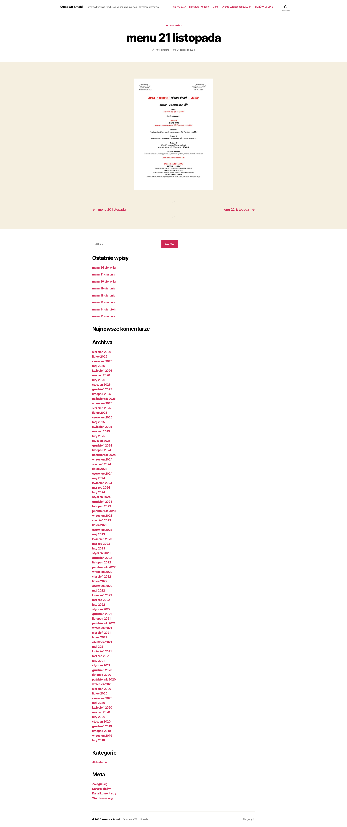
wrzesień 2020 (102, 684)
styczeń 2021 (101, 665)
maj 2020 (98, 703)
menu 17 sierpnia (103, 302)
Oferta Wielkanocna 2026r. (236, 6)
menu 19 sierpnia (103, 288)
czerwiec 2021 (102, 642)
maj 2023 (98, 534)
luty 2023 (98, 548)
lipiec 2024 (99, 469)
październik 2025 (104, 398)
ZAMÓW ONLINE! (264, 6)
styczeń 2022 (101, 609)
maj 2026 (98, 366)
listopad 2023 (101, 506)
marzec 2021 (101, 656)
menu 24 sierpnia (104, 267)
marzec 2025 (101, 431)
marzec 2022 (101, 600)
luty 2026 (98, 380)
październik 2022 (104, 567)
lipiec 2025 (99, 412)
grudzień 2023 (102, 501)
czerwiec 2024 (102, 473)
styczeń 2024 (101, 497)
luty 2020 (98, 717)
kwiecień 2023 (102, 539)
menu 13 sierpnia (103, 316)
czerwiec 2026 (102, 361)
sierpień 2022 (101, 576)
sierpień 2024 (101, 464)
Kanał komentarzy (104, 793)
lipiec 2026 (99, 356)
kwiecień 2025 (102, 426)
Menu (216, 6)
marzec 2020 (101, 712)
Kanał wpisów (101, 789)
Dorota (165, 49)
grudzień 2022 (102, 558)
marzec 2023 (101, 543)
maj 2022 (98, 590)
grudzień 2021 (102, 614)
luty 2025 (98, 436)
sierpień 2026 (101, 352)
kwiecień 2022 (102, 595)
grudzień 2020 (102, 670)
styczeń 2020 (101, 721)
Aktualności (173, 25)
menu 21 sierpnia (103, 274)
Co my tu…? (179, 6)
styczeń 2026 (101, 384)
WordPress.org (102, 798)
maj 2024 (98, 478)
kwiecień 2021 (102, 651)
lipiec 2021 (99, 637)
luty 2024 (98, 492)
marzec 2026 (101, 375)
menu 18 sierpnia (103, 295)
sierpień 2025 (101, 408)
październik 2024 (104, 455)
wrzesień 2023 (102, 515)
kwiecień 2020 (102, 707)
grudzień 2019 (102, 726)
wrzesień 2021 (102, 628)
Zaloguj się (99, 784)
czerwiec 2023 (102, 529)
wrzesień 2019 (102, 735)
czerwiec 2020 (102, 698)
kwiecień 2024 (102, 483)
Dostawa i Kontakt (199, 6)
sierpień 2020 (101, 689)
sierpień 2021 (101, 632)
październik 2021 (103, 623)
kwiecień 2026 (102, 370)
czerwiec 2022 (102, 586)
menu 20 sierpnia (104, 281)
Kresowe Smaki (71, 6)
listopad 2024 (101, 450)
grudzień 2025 (102, 389)
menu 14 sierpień (103, 309)
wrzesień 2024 (102, 459)
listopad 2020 (101, 674)
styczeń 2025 (101, 440)
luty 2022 (98, 604)
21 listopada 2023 (186, 49)
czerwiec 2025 (102, 417)
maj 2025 (98, 422)
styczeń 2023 (101, 553)
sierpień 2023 (101, 520)
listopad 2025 (101, 394)
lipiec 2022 (99, 581)
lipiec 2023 (99, 525)
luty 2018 (98, 740)
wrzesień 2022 (102, 571)
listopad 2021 (101, 618)
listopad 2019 (101, 731)
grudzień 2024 (102, 445)
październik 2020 (104, 679)
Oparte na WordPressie (135, 819)
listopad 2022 (101, 562)
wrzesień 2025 (102, 403)
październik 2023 (104, 511)
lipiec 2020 (99, 693)
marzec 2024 (101, 487)
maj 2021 (98, 646)
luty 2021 (98, 660)
